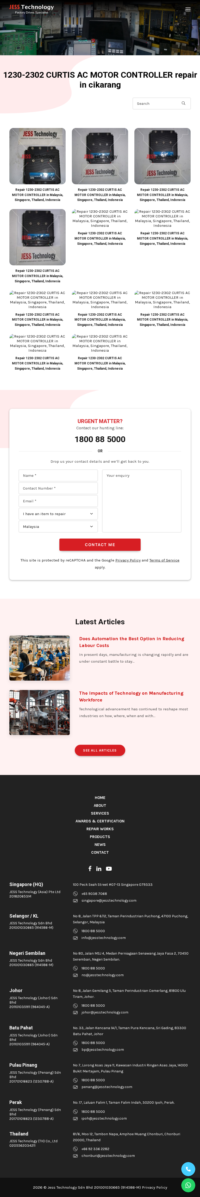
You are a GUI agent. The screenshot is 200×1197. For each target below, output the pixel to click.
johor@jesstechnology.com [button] (105, 1012)
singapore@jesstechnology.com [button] (109, 900)
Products (100, 836)
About (100, 805)
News (100, 844)
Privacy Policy (128, 560)
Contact (100, 852)
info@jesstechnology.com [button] (104, 938)
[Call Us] (188, 1169)
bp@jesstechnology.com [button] (103, 1049)
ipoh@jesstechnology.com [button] (104, 1118)
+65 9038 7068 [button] (94, 893)
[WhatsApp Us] (188, 1185)
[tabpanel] (37, 165)
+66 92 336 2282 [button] (95, 1149)
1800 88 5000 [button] (93, 931)
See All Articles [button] (100, 750)
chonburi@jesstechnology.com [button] (108, 1155)
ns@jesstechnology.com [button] (103, 975)
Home (100, 797)
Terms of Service (164, 560)
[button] (188, 9)
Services (100, 813)
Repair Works (100, 829)
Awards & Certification (100, 821)
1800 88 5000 (100, 439)
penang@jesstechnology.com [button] (107, 1087)
